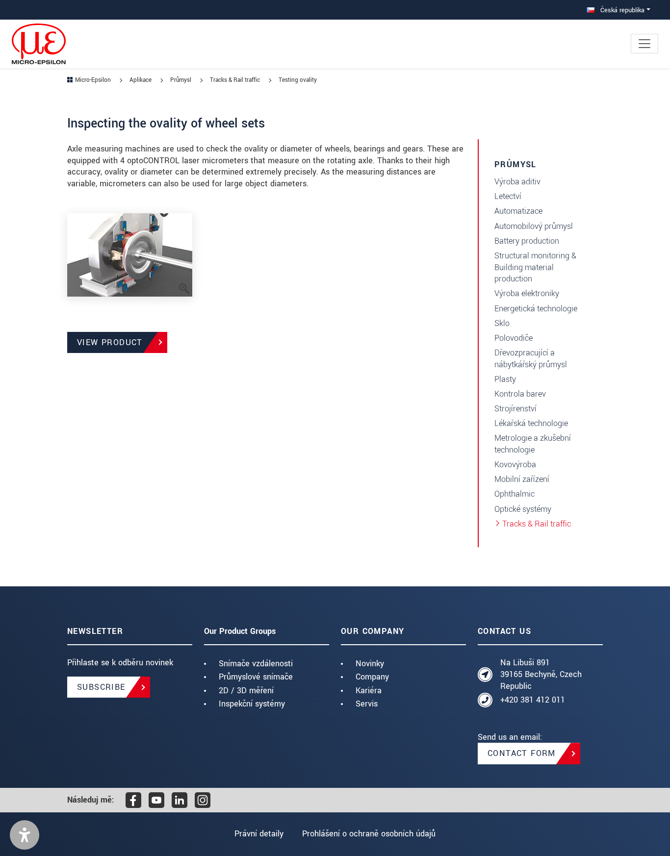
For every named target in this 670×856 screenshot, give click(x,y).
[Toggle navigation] (644, 43)
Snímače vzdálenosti (256, 663)
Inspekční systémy (252, 704)
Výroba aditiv (517, 181)
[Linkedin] (179, 800)
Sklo (502, 323)
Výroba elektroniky (526, 293)
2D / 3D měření (246, 690)
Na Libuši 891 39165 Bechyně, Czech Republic (541, 674)
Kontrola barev (520, 394)
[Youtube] (156, 800)
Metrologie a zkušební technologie (532, 443)
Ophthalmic (514, 494)
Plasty (505, 379)
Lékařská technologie (531, 423)
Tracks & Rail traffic (536, 523)
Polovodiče (513, 338)
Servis (367, 704)
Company (372, 677)
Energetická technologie (535, 308)
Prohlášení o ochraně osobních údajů (369, 833)
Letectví (507, 196)
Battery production (526, 241)
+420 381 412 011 (532, 699)
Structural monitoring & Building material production (535, 267)
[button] (24, 835)
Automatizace (518, 211)
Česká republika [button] (621, 10)
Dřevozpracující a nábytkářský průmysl (530, 358)
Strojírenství (515, 408)
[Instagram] (202, 800)
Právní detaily (258, 833)
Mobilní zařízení (521, 479)
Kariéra (369, 690)
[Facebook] (133, 800)
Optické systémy (522, 509)
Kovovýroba (515, 464)
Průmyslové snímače (256, 677)
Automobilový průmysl (533, 226)
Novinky (370, 663)
